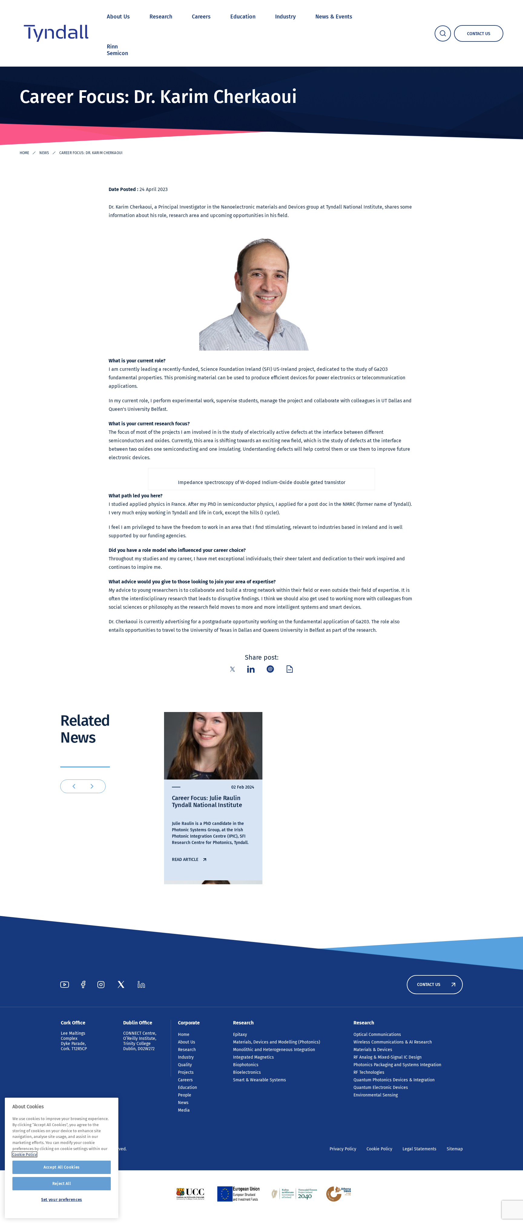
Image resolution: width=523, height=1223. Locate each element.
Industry (285, 16)
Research (161, 16)
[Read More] (190, 1194)
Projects (186, 1072)
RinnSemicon (117, 50)
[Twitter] (121, 984)
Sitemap (455, 1149)
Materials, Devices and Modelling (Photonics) (276, 1042)
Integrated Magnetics (253, 1057)
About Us (118, 16)
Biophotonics (245, 1064)
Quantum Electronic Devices (381, 1087)
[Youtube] (64, 984)
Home (24, 153)
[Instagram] (100, 984)
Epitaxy (240, 1034)
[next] (92, 786)
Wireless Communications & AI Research (393, 1042)
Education (242, 16)
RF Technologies (369, 1072)
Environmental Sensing (376, 1095)
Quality (185, 1064)
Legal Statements (419, 1149)
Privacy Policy (343, 1149)
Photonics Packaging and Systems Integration (397, 1064)
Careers (201, 16)
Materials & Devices (373, 1049)
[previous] (73, 786)
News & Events (333, 16)
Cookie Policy (379, 1149)
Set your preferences (61, 1199)
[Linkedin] (141, 984)
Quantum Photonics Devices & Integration (394, 1080)
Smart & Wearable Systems (259, 1080)
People (184, 1095)
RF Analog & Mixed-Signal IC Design (388, 1057)
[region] (61, 1158)
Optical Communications (377, 1034)
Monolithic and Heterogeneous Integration (274, 1049)
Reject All (61, 1183)
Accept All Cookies (62, 1167)
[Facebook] (83, 984)
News (44, 153)
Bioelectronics (247, 1072)
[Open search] (443, 33)
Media (184, 1110)
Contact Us (428, 984)
